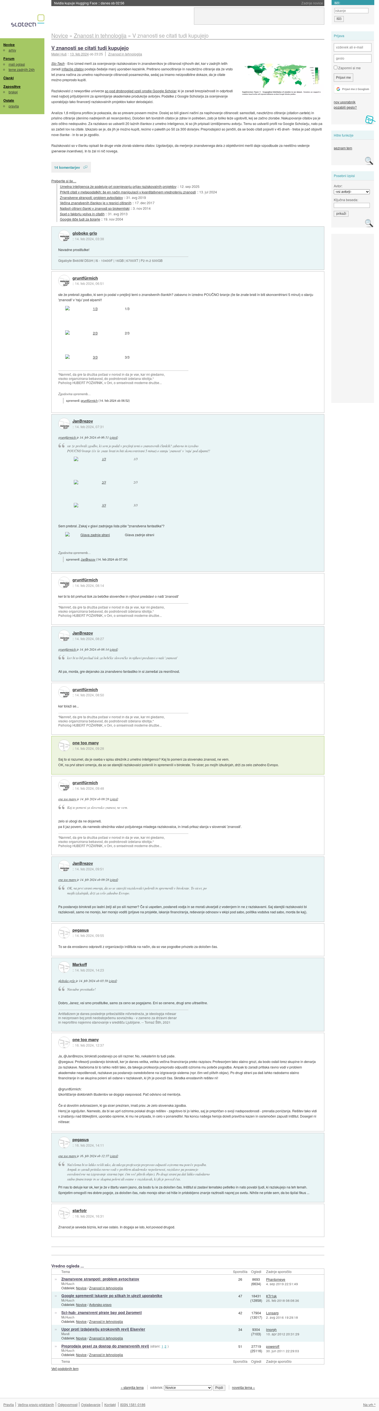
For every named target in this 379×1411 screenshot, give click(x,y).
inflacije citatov (73, 69)
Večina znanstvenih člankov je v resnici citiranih (96, 202)
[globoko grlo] (64, 236)
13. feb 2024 (79, 54)
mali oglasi (17, 64)
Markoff (79, 964)
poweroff (272, 1346)
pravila (14, 106)
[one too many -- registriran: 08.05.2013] (64, 745)
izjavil (113, 437)
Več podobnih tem (65, 1368)
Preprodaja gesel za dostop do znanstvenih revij (105, 1346)
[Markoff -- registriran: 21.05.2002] (64, 967)
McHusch (67, 1283)
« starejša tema (132, 1387)
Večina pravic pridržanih (36, 1404)
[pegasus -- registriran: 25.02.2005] (64, 933)
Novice (9, 44)
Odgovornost (67, 1404)
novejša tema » (243, 1387)
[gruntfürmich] (64, 281)
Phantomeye (275, 1279)
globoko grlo (84, 233)
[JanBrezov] (64, 424)
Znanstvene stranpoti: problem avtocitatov (91, 197)
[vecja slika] (282, 78)
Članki (8, 77)
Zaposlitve (12, 86)
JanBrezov (82, 421)
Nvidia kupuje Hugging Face (89, 3)
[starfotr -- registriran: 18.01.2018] (64, 1213)
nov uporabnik (344, 101)
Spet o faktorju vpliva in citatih (82, 213)
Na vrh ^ (369, 1404)
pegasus (80, 930)
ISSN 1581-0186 (132, 1404)
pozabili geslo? (345, 107)
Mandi (65, 1333)
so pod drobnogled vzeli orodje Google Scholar (140, 90)
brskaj (13, 92)
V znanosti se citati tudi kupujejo (90, 48)
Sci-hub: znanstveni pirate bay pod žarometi (101, 1312)
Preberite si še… (63, 180)
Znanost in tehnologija (125, 54)
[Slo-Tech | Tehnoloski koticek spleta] (28, 21)
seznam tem (343, 147)
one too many (85, 743)
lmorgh (271, 1329)
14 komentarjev (67, 167)
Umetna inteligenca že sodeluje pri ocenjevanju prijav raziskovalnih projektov (118, 186)
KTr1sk (271, 1296)
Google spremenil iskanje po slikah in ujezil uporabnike (111, 1295)
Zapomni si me (349, 67)
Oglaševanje (90, 1404)
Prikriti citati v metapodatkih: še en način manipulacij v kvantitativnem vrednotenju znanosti (128, 192)
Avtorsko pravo (100, 1304)
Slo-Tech (58, 63)
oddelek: (157, 1387)
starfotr (79, 1210)
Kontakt (110, 1404)
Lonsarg (272, 1312)
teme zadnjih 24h (22, 69)
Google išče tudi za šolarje (80, 219)
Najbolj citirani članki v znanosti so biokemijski (95, 208)
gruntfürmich (85, 278)
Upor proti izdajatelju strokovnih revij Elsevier (103, 1329)
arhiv (12, 50)
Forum (8, 58)
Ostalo (8, 100)
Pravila (8, 1404)
